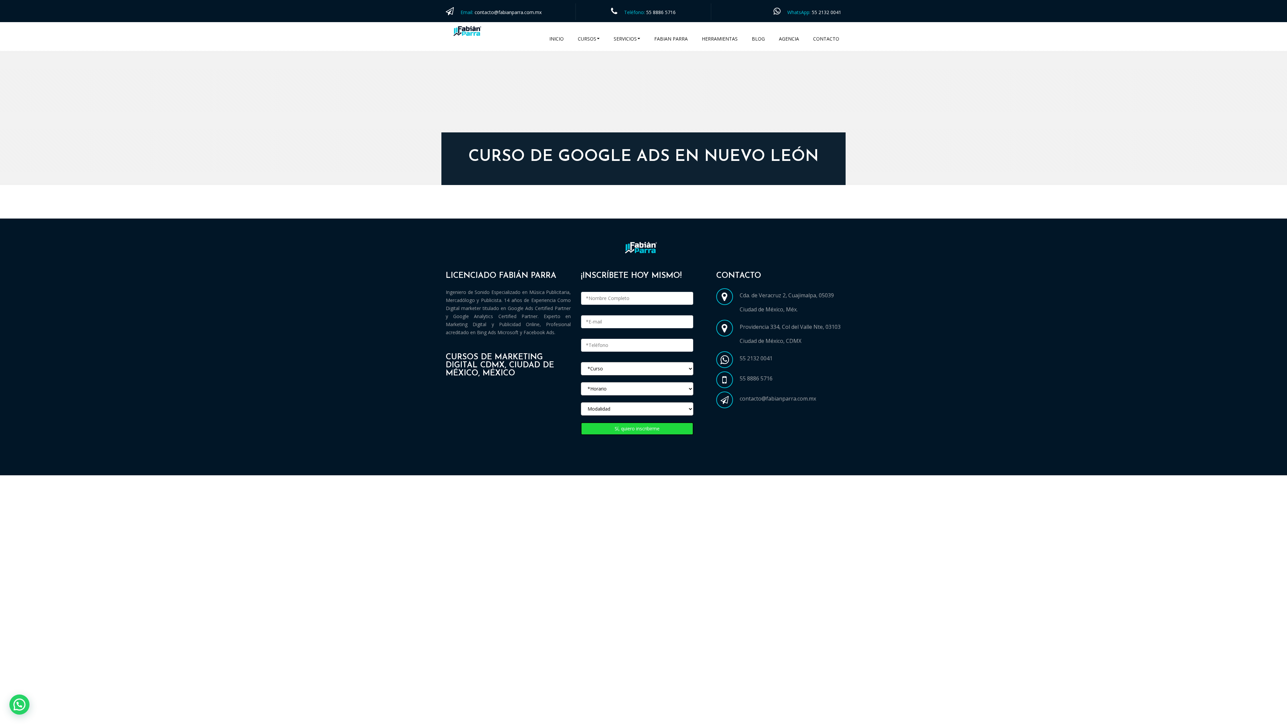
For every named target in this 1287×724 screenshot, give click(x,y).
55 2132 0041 (826, 12)
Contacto (826, 39)
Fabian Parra (671, 39)
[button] (19, 705)
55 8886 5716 (661, 12)
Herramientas (720, 39)
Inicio (556, 39)
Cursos (587, 39)
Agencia (789, 39)
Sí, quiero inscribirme (637, 428)
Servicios (625, 39)
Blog (758, 39)
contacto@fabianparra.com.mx (508, 12)
